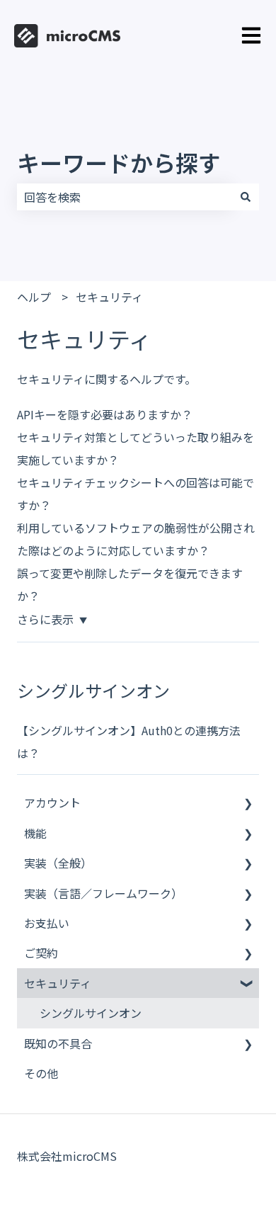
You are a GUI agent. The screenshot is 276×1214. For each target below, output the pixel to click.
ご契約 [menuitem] (41, 952)
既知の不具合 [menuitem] (58, 1043)
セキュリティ (109, 296)
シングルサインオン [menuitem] (91, 1012)
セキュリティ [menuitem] (57, 983)
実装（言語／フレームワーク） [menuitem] (103, 893)
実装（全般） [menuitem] (58, 862)
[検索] (245, 196)
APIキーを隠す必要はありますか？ (104, 414)
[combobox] (124, 196)
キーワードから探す (119, 162)
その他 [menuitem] (41, 1073)
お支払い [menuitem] (46, 922)
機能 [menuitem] (35, 832)
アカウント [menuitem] (52, 802)
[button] (247, 803)
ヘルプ (34, 296)
